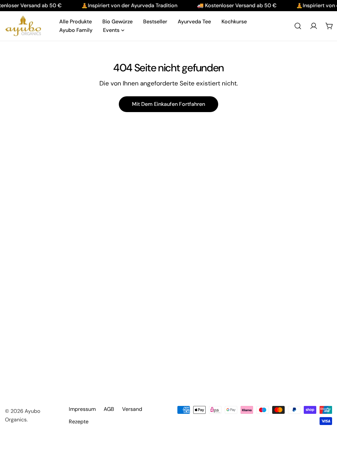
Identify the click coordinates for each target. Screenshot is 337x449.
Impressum (82, 409)
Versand (132, 409)
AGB (109, 409)
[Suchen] (297, 26)
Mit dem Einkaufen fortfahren (168, 104)
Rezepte (79, 421)
